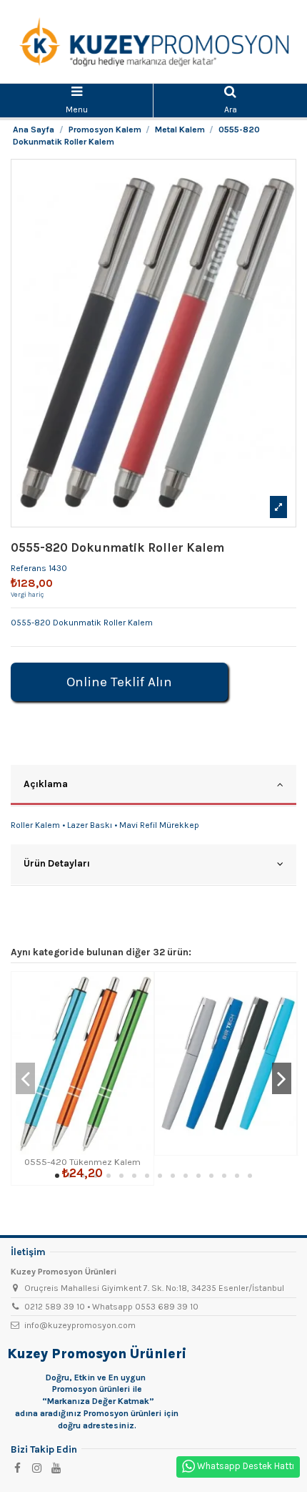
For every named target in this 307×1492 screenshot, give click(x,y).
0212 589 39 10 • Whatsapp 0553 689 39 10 (111, 1307)
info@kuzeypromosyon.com (80, 1325)
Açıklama (46, 783)
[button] (57, 1176)
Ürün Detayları (57, 863)
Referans (28, 568)
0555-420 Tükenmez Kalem (82, 1161)
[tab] (153, 785)
